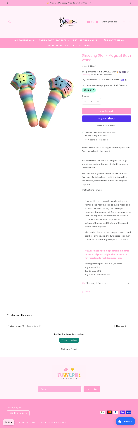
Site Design (41, 423)
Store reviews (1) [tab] (34, 326)
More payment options (107, 125)
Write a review (69, 340)
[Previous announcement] (7, 3)
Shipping (86, 75)
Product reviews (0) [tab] (16, 326)
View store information (96, 139)
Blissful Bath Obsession (24, 423)
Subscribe (91, 389)
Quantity (86, 96)
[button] (10, 22)
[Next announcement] (131, 3)
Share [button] (87, 291)
